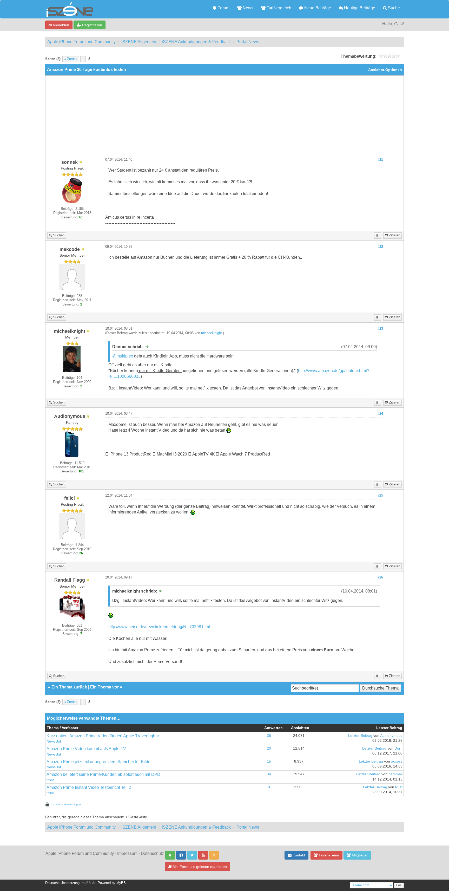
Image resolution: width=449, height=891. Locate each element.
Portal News (247, 42)
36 (269, 736)
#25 (380, 495)
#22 (380, 247)
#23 (380, 328)
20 (269, 748)
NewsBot (54, 741)
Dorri (398, 748)
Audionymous (391, 736)
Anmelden (60, 25)
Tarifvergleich (278, 8)
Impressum (127, 853)
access (396, 761)
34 (269, 774)
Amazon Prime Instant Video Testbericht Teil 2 (89, 787)
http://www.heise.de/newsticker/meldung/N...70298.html (159, 627)
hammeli (395, 774)
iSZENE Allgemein (138, 42)
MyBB (121, 883)
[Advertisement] (224, 118)
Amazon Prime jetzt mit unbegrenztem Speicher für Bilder (99, 761)
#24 (380, 413)
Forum (222, 8)
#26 (380, 577)
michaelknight (211, 333)
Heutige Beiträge (359, 8)
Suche (393, 8)
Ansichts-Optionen (385, 70)
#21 (380, 159)
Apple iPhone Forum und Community (81, 42)
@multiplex (122, 356)
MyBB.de (89, 883)
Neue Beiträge (317, 8)
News (247, 8)
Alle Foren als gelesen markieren (199, 866)
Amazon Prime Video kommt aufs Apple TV (86, 748)
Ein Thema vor (104, 687)
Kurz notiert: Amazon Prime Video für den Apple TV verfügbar (103, 736)
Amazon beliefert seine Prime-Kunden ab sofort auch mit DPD (103, 774)
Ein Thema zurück (69, 687)
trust (50, 780)
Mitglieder (359, 855)
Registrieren (91, 25)
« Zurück (70, 59)
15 (269, 761)
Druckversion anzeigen (66, 804)
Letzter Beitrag (360, 736)
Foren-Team (328, 855)
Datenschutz (152, 853)
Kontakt (298, 855)
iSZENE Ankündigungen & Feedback (196, 42)
